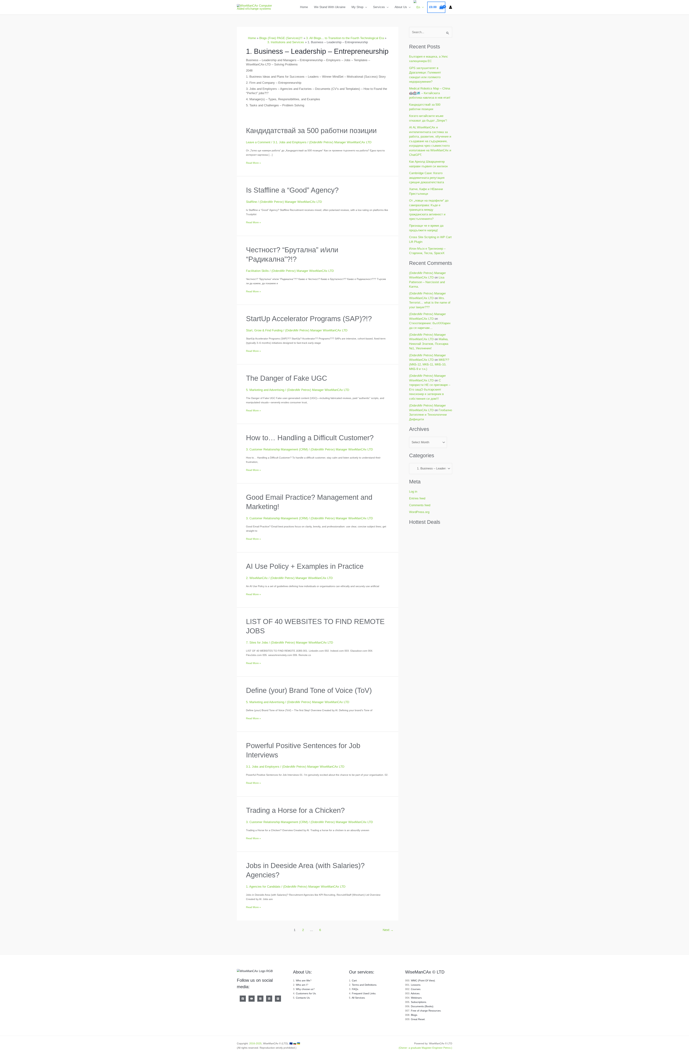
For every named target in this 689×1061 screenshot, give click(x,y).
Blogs (414, 1014)
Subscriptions (418, 1002)
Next (388, 930)
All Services (358, 997)
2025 (259, 1043)
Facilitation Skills (257, 271)
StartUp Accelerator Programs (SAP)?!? (309, 319)
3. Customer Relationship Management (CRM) (277, 449)
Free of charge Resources (426, 1010)
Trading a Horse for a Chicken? (295, 810)
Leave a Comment (258, 142)
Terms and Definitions (364, 984)
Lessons (415, 984)
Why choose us (304, 989)
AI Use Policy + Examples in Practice (305, 566)
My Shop (357, 7)
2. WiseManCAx (257, 578)
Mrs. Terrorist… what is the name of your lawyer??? (429, 302)
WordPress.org (419, 512)
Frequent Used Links (364, 993)
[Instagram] (260, 999)
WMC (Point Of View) (423, 980)
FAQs (355, 989)
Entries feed (417, 498)
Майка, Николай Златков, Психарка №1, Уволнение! (428, 343)
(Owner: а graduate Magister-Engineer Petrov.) (425, 1047)
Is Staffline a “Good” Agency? (292, 190)
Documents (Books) (422, 1006)
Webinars (416, 997)
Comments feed (419, 505)
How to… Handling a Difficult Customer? (310, 438)
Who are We (303, 980)
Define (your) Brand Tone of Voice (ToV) (309, 690)
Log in (413, 491)
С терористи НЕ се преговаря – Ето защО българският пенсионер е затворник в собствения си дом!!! (429, 389)
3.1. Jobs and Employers (289, 142)
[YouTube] (252, 999)
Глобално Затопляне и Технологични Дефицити (430, 414)
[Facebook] (243, 999)
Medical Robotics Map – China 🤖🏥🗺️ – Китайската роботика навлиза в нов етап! (429, 93)
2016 (252, 1043)
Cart (354, 980)
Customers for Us (306, 993)
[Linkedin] (269, 999)
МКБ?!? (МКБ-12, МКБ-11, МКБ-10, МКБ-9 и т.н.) (429, 364)
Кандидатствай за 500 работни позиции (311, 130)
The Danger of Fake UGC (286, 378)
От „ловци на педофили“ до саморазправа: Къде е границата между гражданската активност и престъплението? (428, 210)
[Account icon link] (450, 7)
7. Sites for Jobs (257, 642)
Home (304, 7)
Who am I (301, 984)
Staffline (251, 202)
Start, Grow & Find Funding (264, 330)
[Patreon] (278, 999)
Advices (415, 993)
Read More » (253, 162)
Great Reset (418, 1019)
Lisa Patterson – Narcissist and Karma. (427, 282)
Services (379, 7)
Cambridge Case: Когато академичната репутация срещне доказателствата (426, 177)
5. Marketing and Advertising (265, 390)
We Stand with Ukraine (329, 7)
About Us (401, 7)
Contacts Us (303, 997)
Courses (415, 989)
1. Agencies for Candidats (263, 886)
